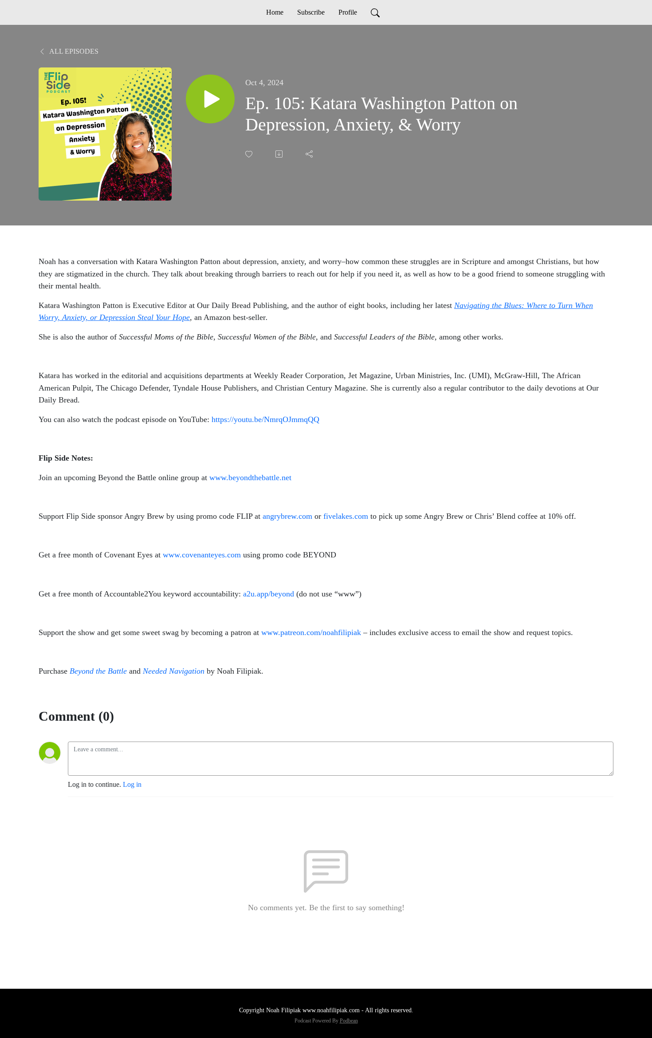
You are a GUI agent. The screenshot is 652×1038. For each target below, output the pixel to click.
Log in (132, 784)
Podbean (349, 1021)
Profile (347, 12)
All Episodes (73, 51)
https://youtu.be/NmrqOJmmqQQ (265, 419)
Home (274, 12)
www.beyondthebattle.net (250, 477)
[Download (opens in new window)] (280, 154)
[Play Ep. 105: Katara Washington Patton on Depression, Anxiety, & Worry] (210, 99)
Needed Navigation (173, 671)
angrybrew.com (287, 516)
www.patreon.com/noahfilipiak (311, 632)
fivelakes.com (345, 516)
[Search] (375, 12)
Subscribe (311, 12)
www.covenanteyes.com (202, 554)
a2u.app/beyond (268, 593)
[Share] (310, 154)
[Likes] (249, 154)
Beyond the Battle (98, 671)
